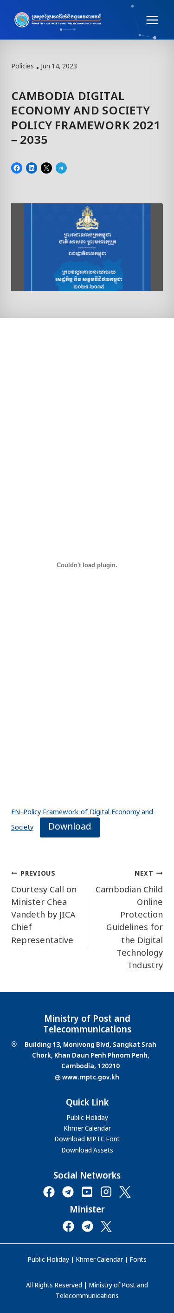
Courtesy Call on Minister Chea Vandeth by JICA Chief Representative (44, 907)
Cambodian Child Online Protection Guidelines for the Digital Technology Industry (129, 920)
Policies (22, 66)
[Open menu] (152, 19)
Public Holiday (48, 1260)
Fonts (138, 1260)
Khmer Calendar (99, 1260)
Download (69, 827)
